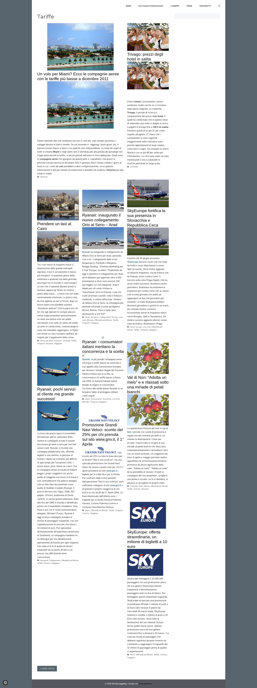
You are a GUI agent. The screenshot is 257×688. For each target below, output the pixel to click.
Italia (141, 486)
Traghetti (205, 5)
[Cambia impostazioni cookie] (5, 682)
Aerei (128, 5)
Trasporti (144, 330)
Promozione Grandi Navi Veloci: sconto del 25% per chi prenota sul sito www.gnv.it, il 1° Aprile (103, 434)
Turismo (136, 489)
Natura (147, 486)
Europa (139, 327)
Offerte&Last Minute (103, 320)
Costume (58, 341)
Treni (189, 5)
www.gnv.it (112, 471)
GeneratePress (145, 684)
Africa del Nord (46, 341)
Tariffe (136, 330)
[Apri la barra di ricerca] (219, 6)
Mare (87, 510)
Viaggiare (153, 330)
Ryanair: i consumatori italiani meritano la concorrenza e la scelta (103, 347)
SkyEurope (132, 262)
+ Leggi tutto (47, 669)
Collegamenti (105, 317)
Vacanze (44, 177)
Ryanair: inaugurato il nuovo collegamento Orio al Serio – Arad (101, 220)
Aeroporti (94, 317)
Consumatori (96, 399)
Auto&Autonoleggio (150, 5)
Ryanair (86, 252)
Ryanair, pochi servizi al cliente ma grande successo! (56, 394)
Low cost (146, 327)
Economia (107, 399)
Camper (174, 5)
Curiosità (134, 167)
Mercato (90, 320)
